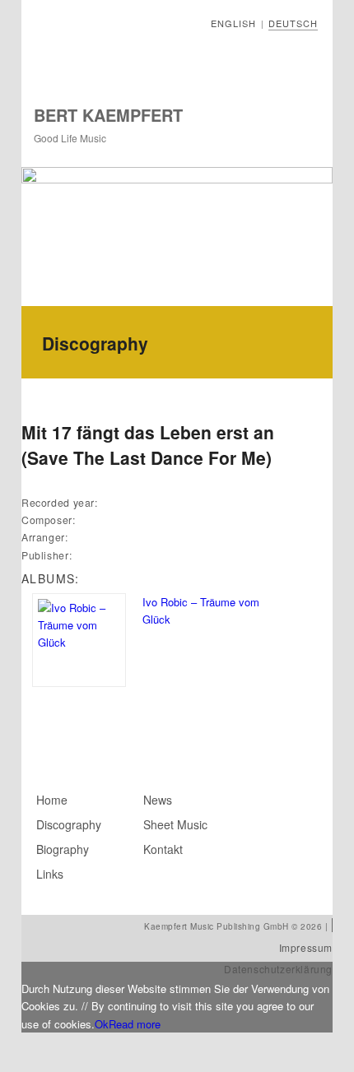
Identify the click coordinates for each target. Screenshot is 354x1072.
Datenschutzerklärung (278, 969)
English (233, 23)
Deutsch (293, 23)
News (157, 799)
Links (49, 873)
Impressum (306, 947)
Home (52, 799)
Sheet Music (175, 824)
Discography (68, 824)
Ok (102, 1024)
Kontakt (163, 849)
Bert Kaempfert (108, 115)
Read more (135, 1024)
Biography (62, 849)
